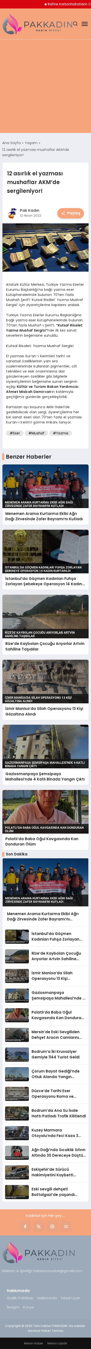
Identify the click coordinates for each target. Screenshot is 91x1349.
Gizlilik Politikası (20, 1297)
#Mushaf (36, 433)
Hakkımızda (47, 1297)
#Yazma (60, 433)
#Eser (15, 433)
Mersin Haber (33, 1343)
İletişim (13, 1307)
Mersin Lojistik (57, 1343)
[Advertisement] (45, 87)
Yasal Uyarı (70, 1297)
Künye (28, 1307)
